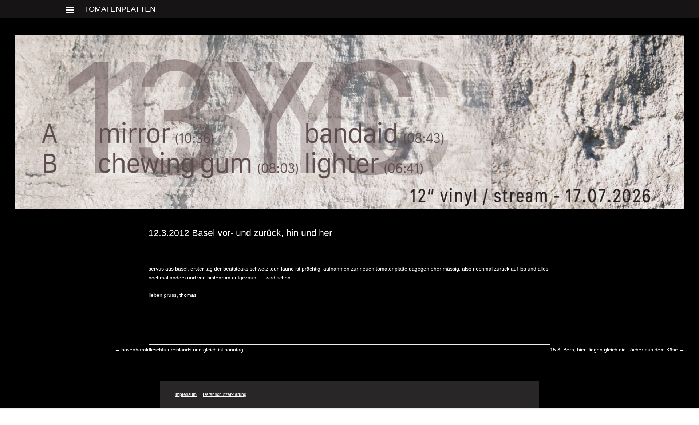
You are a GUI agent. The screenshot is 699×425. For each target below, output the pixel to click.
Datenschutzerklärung (224, 394)
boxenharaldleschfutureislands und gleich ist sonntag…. (182, 350)
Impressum (186, 394)
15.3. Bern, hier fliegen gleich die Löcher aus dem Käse (617, 350)
